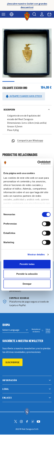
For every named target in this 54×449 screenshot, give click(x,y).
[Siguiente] (50, 53)
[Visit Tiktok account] (32, 421)
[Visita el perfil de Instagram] (21, 421)
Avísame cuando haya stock (25, 96)
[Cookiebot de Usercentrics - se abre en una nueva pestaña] (38, 163)
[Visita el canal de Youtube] (38, 421)
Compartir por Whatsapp (30, 140)
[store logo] (27, 16)
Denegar (27, 284)
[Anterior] (4, 53)
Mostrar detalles (36, 254)
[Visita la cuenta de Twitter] (15, 421)
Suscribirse (12, 362)
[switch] (46, 223)
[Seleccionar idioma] (11, 14)
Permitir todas (27, 264)
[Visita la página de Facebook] (27, 421)
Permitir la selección (27, 274)
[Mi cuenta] (42, 14)
